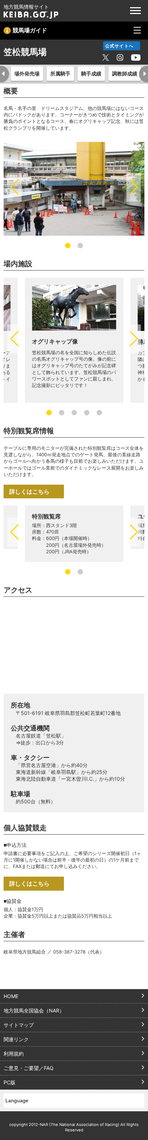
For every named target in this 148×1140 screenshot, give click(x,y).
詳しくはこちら (29, 491)
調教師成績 (124, 73)
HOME (11, 996)
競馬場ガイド (30, 30)
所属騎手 (60, 73)
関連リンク (16, 1039)
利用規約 (14, 1054)
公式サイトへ (119, 46)
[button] (14, 187)
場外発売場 (27, 73)
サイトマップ (19, 1025)
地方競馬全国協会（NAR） (34, 1010)
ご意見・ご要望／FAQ (29, 1068)
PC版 (9, 1082)
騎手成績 (91, 73)
